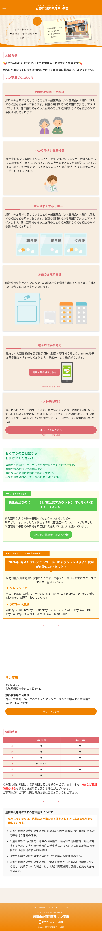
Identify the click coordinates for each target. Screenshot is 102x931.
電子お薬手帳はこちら (44, 372)
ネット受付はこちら (51, 430)
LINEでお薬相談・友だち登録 (51, 535)
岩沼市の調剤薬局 (39, 907)
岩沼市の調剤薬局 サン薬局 (52, 8)
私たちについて (54, 907)
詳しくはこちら (51, 711)
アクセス (66, 907)
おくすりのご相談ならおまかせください (51, 912)
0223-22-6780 (52, 922)
